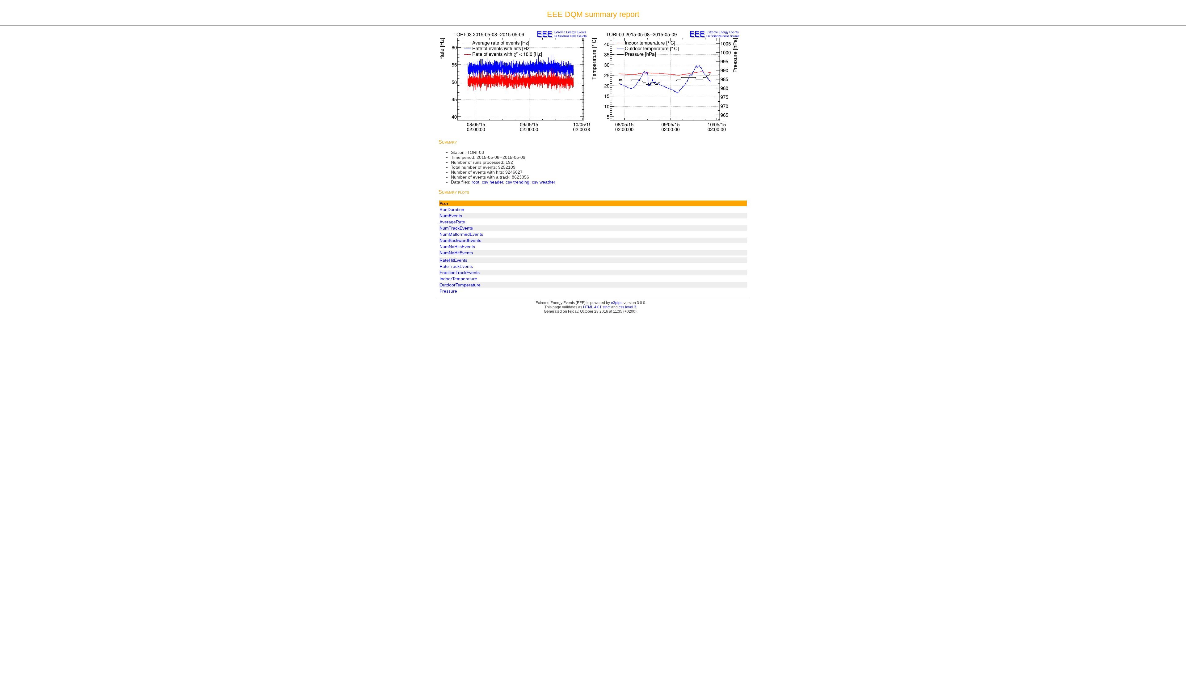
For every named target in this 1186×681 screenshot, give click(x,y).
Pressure (448, 291)
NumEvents (450, 215)
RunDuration (451, 209)
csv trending (517, 182)
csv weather (543, 182)
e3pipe (617, 303)
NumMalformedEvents (461, 234)
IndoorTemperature (458, 278)
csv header (492, 182)
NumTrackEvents (456, 228)
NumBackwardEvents (460, 240)
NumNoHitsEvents (457, 246)
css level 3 (627, 307)
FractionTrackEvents (459, 272)
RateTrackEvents (456, 266)
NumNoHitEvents (456, 252)
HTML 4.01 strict (596, 307)
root (475, 182)
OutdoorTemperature (460, 284)
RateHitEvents (453, 260)
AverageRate (452, 221)
